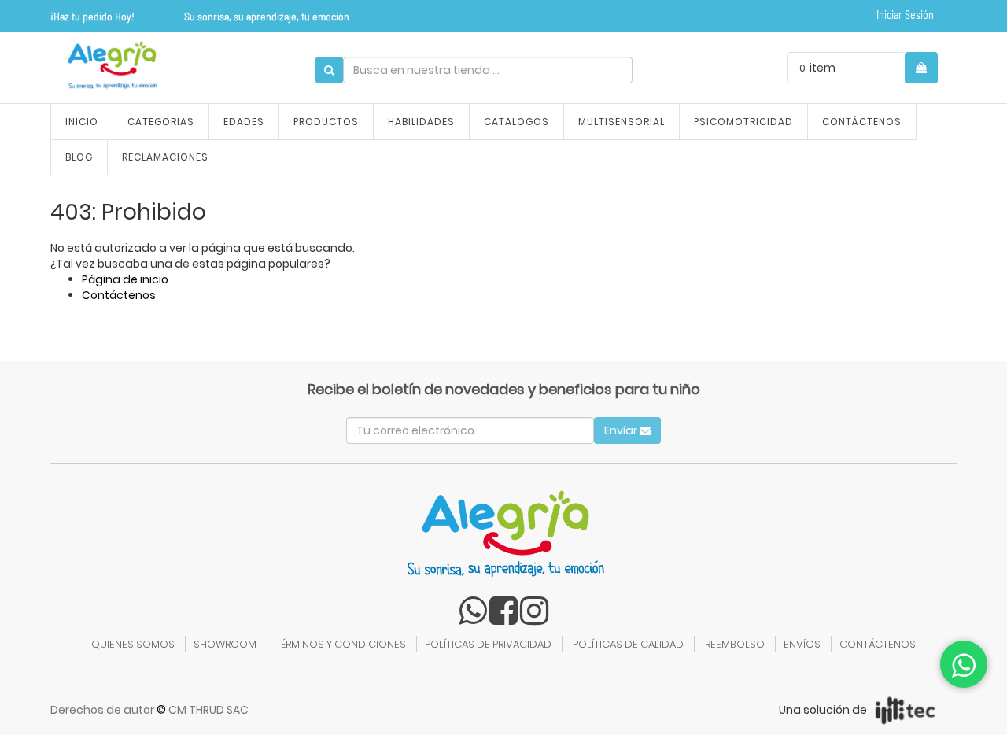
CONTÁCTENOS (877, 644)
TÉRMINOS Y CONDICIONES (340, 644)
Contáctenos (119, 295)
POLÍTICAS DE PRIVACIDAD (488, 644)
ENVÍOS (802, 644)
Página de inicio (125, 279)
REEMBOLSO (735, 644)
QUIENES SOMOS (133, 644)
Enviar (622, 430)
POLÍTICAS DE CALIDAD (628, 644)
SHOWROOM (225, 644)
